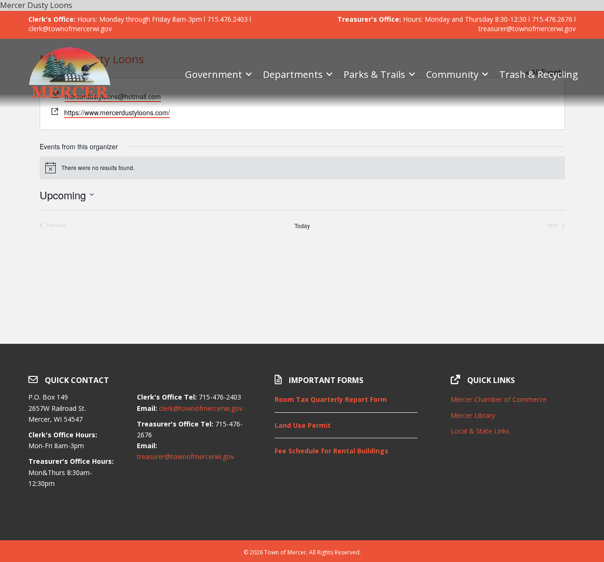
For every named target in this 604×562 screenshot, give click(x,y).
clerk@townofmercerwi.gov (201, 408)
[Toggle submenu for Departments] (329, 74)
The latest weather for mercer (513, 516)
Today (302, 226)
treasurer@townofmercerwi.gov (185, 456)
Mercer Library (473, 415)
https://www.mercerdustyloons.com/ (117, 112)
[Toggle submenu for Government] (248, 74)
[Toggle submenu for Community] (485, 74)
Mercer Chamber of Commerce (498, 399)
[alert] (302, 167)
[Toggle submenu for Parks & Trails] (412, 74)
